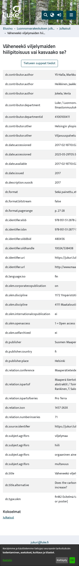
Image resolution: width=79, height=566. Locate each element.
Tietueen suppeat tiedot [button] (39, 63)
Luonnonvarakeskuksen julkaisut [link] (36, 28)
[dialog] (39, 555)
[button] (45, 15)
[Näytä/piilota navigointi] (71, 15)
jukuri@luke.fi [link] (40, 542)
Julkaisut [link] (65, 28)
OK (72, 560)
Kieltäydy (62, 560)
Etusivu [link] (8, 28)
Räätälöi (7, 560)
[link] (12, 12)
